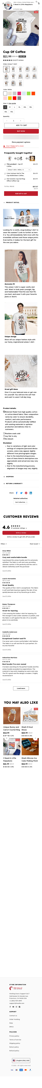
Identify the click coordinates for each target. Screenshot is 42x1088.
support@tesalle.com (16, 1003)
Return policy (14, 1047)
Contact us (13, 1016)
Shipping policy (14, 1043)
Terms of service (15, 1040)
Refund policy (14, 1051)
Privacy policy (14, 1036)
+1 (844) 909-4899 (15, 1001)
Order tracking (14, 1019)
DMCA (11, 1027)
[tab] (16, 42)
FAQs (11, 1023)
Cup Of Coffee (6, 570)
